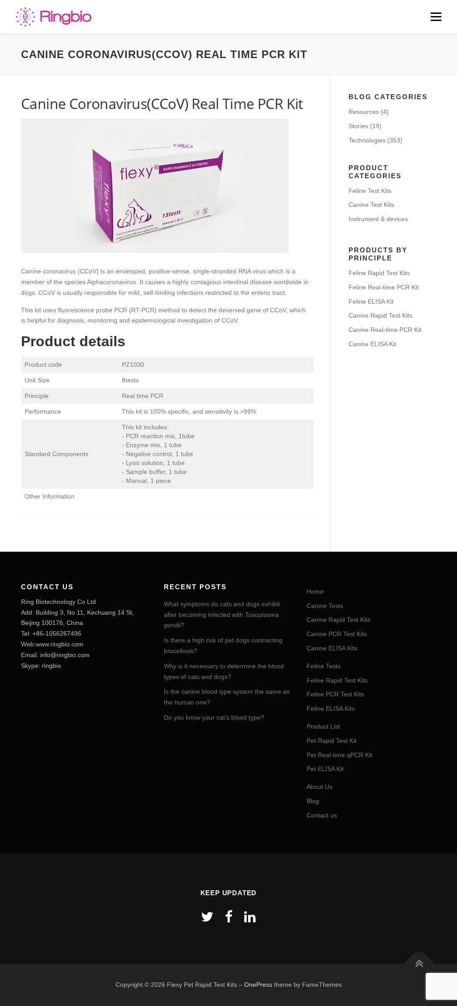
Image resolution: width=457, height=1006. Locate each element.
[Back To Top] (419, 964)
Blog (313, 801)
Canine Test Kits (371, 204)
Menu (436, 16)
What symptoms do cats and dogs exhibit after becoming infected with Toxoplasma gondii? (222, 614)
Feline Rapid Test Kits (379, 273)
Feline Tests (324, 666)
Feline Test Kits (370, 190)
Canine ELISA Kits (332, 648)
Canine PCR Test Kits (337, 633)
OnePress (258, 984)
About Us (319, 786)
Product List (323, 726)
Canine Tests (325, 605)
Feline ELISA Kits (331, 708)
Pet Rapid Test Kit (332, 740)
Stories (358, 126)
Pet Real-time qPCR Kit (339, 755)
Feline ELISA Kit (371, 301)
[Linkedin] (250, 917)
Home (315, 591)
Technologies (367, 140)
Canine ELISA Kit (372, 344)
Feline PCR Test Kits (335, 694)
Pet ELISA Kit (325, 768)
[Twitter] (207, 917)
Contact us (322, 815)
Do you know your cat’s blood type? (214, 717)
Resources (364, 111)
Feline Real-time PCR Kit (384, 287)
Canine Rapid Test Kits (380, 315)
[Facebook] (229, 917)
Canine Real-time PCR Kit (385, 329)
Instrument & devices (378, 218)
